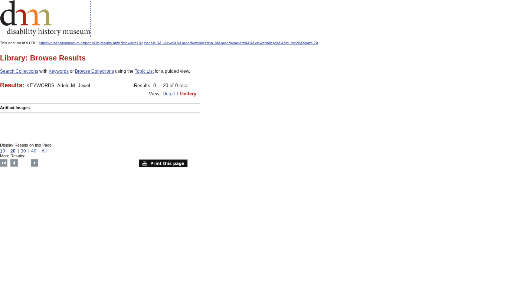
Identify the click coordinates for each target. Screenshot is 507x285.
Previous (14, 163)
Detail (169, 93)
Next (34, 163)
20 (13, 151)
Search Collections (19, 71)
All (44, 151)
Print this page (163, 163)
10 (2, 151)
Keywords (59, 71)
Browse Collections (94, 71)
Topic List (144, 71)
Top (3, 163)
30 (23, 151)
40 (33, 151)
